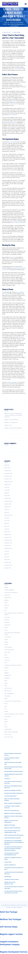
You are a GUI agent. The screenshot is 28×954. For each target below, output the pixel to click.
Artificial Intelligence (9, 589)
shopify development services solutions (14, 713)
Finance (6, 627)
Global (6, 642)
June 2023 (6, 520)
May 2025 (6, 492)
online (11, 122)
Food (5, 630)
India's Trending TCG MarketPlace (13, 803)
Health (6, 644)
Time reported (17, 68)
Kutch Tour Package (8, 912)
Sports (6, 721)
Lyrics (5, 670)
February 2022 (7, 534)
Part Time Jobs (8, 688)
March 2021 (7, 559)
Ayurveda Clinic (8, 597)
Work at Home (7, 734)
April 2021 (6, 556)
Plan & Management (9, 693)
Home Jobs (7, 652)
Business (6, 600)
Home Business (8, 647)
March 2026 (7, 467)
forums (15, 122)
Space (5, 719)
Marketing (6, 678)
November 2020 (8, 565)
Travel (5, 726)
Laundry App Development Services (13, 665)
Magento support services (11, 934)
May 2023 (6, 523)
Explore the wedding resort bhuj (12, 790)
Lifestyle (6, 667)
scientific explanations (12, 382)
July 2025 (6, 487)
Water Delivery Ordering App (11, 731)
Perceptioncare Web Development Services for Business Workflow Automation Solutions (13, 848)
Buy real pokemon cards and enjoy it (13, 771)
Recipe (6, 698)
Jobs (5, 662)
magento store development (11, 419)
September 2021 (8, 548)
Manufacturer (7, 675)
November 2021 (8, 542)
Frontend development (10, 796)
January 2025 (7, 498)
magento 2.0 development (10, 422)
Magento (6, 672)
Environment (7, 624)
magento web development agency (13, 428)
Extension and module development (13, 793)
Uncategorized (7, 729)
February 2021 (7, 562)
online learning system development (13, 835)
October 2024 (7, 504)
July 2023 (6, 517)
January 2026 (7, 470)
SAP (5, 708)
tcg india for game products (11, 879)
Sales (5, 706)
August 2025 (7, 484)
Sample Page (7, 876)
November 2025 (8, 476)
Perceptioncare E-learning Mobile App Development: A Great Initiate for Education (14, 842)
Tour (5, 724)
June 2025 (6, 490)
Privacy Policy (7, 862)
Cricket (6, 607)
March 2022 (7, 531)
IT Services (7, 660)
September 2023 (8, 515)
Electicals (6, 622)
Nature (6, 683)
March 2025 (7, 495)
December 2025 (8, 473)
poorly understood (12, 114)
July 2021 (6, 551)
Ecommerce (7, 617)
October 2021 (7, 545)
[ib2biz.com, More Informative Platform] (10, 3)
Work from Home (8, 737)
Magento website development (12, 827)
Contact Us (7, 778)
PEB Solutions (7, 690)
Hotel (5, 654)
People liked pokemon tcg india (12, 837)
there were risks (11, 141)
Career (5, 602)
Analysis (6, 587)
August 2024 (7, 506)
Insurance (6, 657)
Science (6, 711)
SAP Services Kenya (8, 926)
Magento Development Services (13, 952)
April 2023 (6, 526)
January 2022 (7, 537)
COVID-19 (6, 605)
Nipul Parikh (17, 32)
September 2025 (8, 481)
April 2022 (6, 529)
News (5, 685)
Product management (10, 864)
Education (6, 619)
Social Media (7, 716)
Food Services (7, 636)
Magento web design (9, 825)
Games (6, 639)
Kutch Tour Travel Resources (11, 810)
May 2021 (6, 554)
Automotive (7, 595)
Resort (6, 703)
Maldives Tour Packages (10, 919)
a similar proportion (14, 103)
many (5, 122)
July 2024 (6, 509)
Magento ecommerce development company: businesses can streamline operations (13, 415)
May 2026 (6, 465)
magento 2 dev (8, 425)
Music (5, 680)
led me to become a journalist (18, 222)
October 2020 (7, 567)
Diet (5, 610)
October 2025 (7, 478)
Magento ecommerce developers (12, 813)
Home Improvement (9, 649)
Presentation (7, 696)
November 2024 (8, 501)
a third (14, 100)
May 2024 (6, 512)
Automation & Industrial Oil (10, 592)
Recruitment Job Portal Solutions (12, 701)
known (12, 257)
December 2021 (8, 540)
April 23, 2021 (7, 32)
